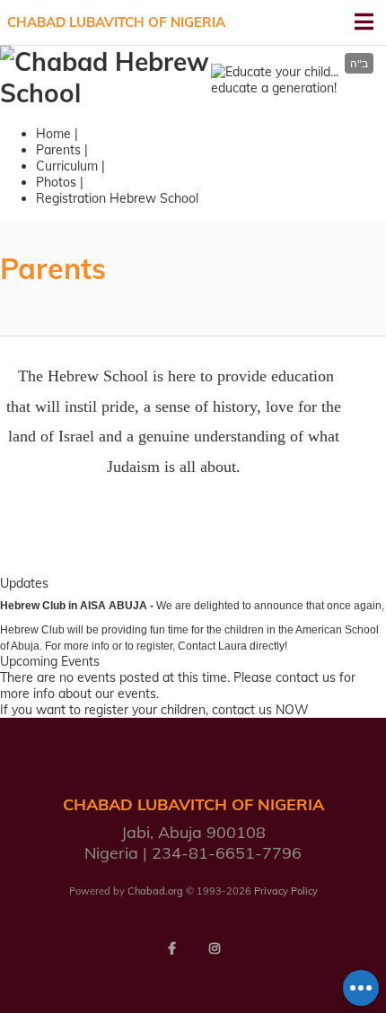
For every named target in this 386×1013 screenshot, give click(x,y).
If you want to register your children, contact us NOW (154, 710)
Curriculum (67, 166)
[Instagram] (214, 948)
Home (53, 134)
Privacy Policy (286, 891)
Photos (56, 182)
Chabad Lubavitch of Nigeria (116, 22)
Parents (58, 150)
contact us (306, 677)
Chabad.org (155, 891)
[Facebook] (171, 948)
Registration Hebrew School (117, 198)
